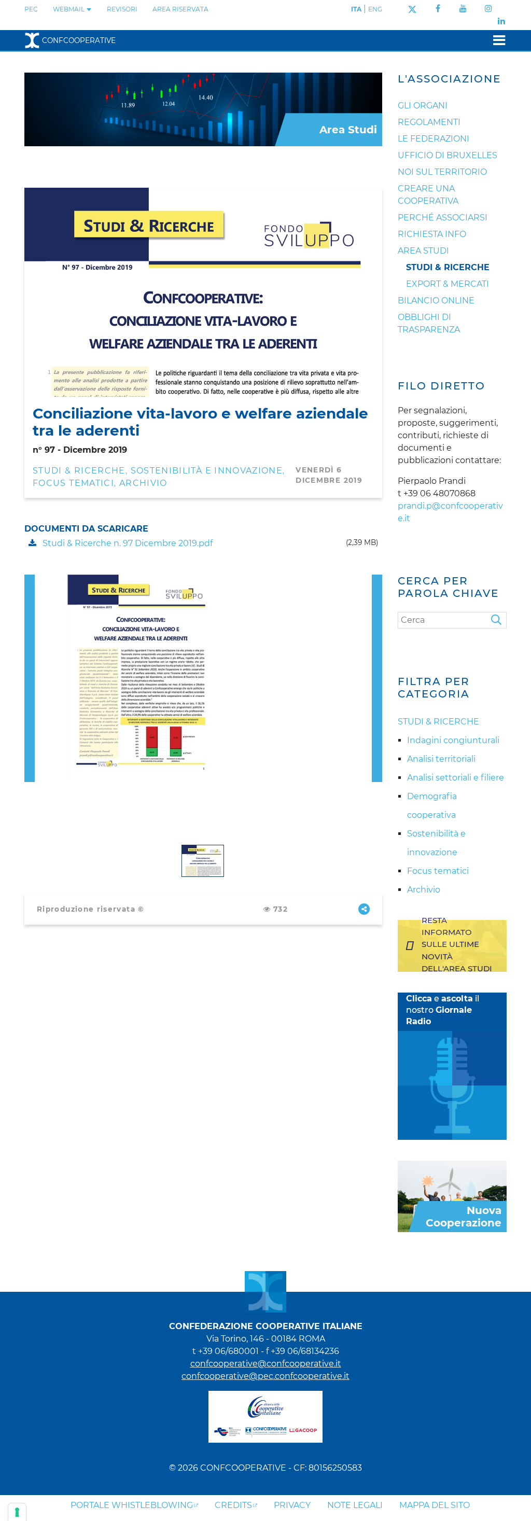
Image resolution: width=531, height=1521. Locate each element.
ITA (356, 9)
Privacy (292, 1505)
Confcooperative (79, 40)
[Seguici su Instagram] (488, 8)
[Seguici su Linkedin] (501, 21)
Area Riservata (180, 9)
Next (377, 580)
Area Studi (423, 251)
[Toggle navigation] (496, 40)
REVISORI (122, 9)
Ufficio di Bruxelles (447, 155)
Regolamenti (429, 122)
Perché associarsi (442, 217)
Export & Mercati (447, 284)
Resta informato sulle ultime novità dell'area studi (457, 944)
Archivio (143, 483)
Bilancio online (436, 300)
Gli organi (423, 105)
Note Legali (355, 1505)
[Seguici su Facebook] (438, 8)
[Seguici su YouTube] (463, 8)
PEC (31, 9)
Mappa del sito (434, 1505)
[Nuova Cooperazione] (452, 1196)
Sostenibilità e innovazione (207, 471)
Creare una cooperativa (428, 195)
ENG (375, 9)
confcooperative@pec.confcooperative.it (265, 1376)
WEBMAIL (69, 9)
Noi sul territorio (442, 172)
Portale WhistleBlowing (132, 1505)
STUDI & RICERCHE (79, 471)
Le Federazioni (433, 139)
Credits (233, 1505)
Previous (29, 580)
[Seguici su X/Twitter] (412, 8)
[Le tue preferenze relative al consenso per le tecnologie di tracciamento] (17, 1512)
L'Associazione (449, 79)
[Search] (499, 620)
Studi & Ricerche (448, 267)
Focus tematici (73, 483)
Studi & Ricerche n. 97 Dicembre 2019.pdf (126, 543)
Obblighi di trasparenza (429, 323)
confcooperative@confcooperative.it (265, 1364)
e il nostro (442, 1010)
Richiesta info (432, 234)
